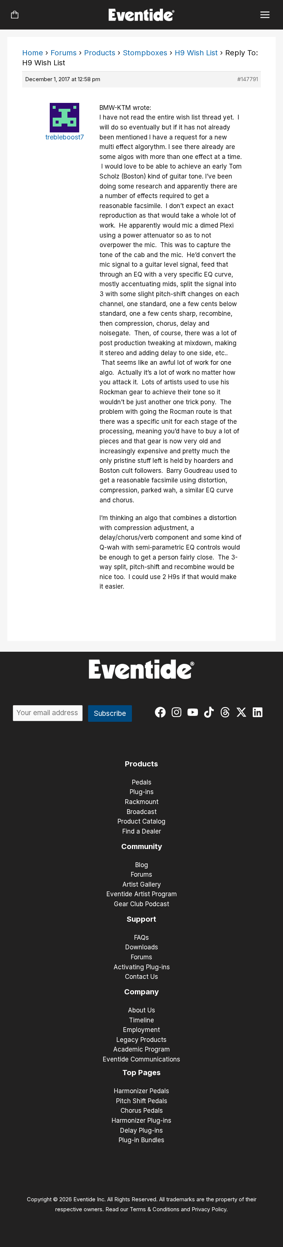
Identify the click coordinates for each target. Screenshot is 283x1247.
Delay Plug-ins (141, 1130)
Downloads (141, 947)
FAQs (141, 937)
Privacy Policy (209, 1209)
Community (141, 846)
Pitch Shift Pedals (141, 1101)
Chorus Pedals (141, 1110)
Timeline (141, 1020)
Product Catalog (141, 821)
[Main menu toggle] (265, 15)
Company (141, 991)
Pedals (141, 782)
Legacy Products (141, 1039)
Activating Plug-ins (141, 967)
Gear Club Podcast (141, 904)
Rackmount (141, 802)
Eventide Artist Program (141, 894)
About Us (141, 1010)
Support (141, 919)
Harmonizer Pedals (141, 1091)
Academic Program (141, 1049)
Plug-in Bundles (141, 1140)
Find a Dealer (141, 831)
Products (99, 52)
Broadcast (142, 811)
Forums (63, 52)
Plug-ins (142, 792)
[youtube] (194, 712)
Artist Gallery (141, 884)
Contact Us (141, 976)
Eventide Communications (141, 1059)
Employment (141, 1029)
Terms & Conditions (154, 1209)
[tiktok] (210, 712)
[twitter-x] (243, 712)
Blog (141, 865)
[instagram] (178, 712)
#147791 (247, 79)
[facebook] (162, 712)
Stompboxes (145, 52)
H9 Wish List (196, 52)
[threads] (227, 712)
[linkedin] (259, 712)
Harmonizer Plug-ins (141, 1120)
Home (32, 52)
